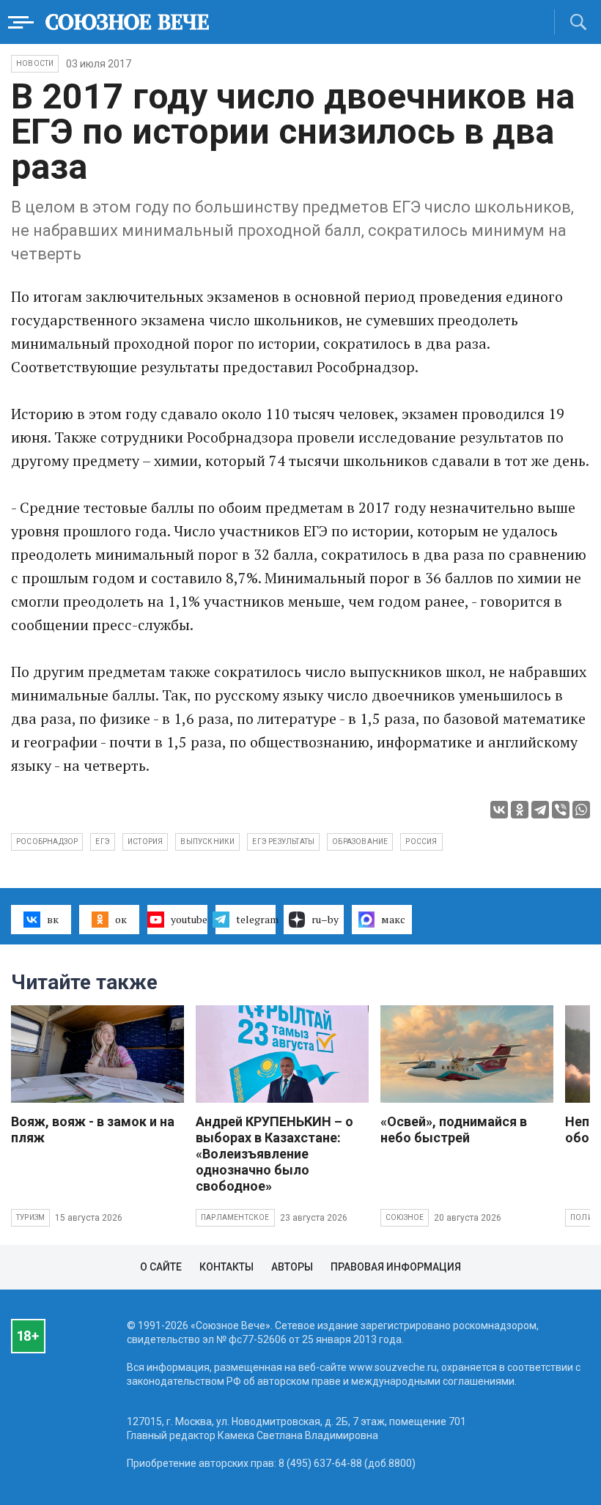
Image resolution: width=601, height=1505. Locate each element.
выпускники (207, 841)
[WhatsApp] (581, 809)
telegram (256, 919)
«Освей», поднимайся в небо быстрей (453, 1129)
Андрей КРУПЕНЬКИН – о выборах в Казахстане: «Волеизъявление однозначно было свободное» (274, 1154)
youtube (189, 919)
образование (360, 841)
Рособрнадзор (47, 841)
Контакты (226, 1267)
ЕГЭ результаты (283, 841)
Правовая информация (396, 1267)
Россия (421, 841)
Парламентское (235, 1217)
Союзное (405, 1217)
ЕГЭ (102, 841)
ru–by (325, 919)
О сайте (161, 1267)
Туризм (30, 1217)
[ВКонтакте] (499, 809)
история (145, 841)
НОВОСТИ (35, 63)
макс (393, 919)
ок (121, 919)
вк (53, 919)
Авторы (292, 1267)
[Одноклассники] (519, 809)
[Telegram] (540, 809)
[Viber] (560, 809)
